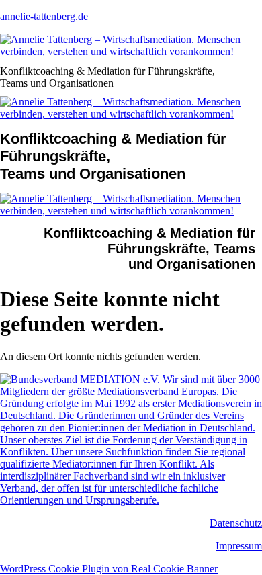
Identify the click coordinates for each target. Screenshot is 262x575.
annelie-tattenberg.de (44, 16)
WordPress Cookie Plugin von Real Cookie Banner (109, 568)
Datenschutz (236, 523)
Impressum (239, 545)
